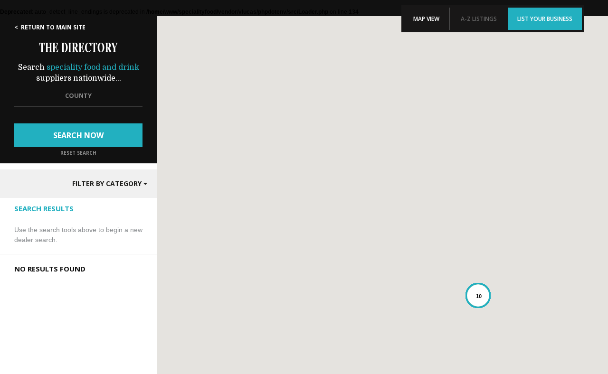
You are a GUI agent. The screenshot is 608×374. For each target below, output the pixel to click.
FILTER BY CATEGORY (107, 183)
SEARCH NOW (78, 135)
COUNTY (78, 95)
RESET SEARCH (78, 153)
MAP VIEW (426, 19)
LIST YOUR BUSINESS (544, 19)
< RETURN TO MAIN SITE (50, 27)
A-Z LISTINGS (479, 19)
